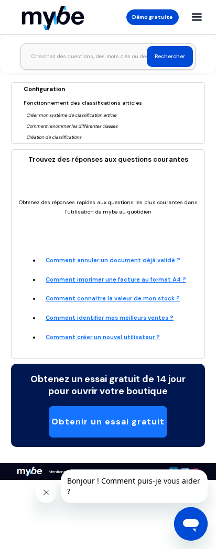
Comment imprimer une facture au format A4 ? (116, 279)
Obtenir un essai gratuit (108, 421)
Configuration (44, 89)
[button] (196, 17)
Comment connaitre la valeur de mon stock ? (113, 298)
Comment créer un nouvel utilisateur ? (103, 337)
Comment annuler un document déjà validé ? (113, 260)
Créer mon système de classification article (71, 115)
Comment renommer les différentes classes (71, 126)
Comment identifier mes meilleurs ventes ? (110, 317)
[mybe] (29, 471)
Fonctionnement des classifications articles (83, 102)
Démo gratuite (152, 17)
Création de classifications (53, 137)
